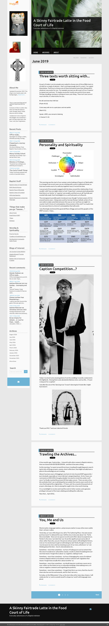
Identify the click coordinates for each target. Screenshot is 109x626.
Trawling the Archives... (57, 454)
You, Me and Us (51, 520)
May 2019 (76, 57)
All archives (12, 361)
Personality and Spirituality (61, 145)
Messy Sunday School (17, 153)
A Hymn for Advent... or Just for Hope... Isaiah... (16, 320)
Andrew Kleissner (15, 283)
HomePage (83, 57)
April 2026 (12, 345)
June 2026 (12, 339)
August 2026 (13, 334)
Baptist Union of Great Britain (18, 184)
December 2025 (14, 355)
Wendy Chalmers (15, 273)
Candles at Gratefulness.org (17, 236)
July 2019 (91, 57)
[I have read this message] (107, 624)
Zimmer (12, 297)
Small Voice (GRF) (14, 215)
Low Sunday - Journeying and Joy (18, 285)
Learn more (62, 624)
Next (97, 595)
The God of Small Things (18, 170)
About (56, 52)
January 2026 (13, 353)
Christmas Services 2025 (17, 309)
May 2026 (12, 342)
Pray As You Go (13, 234)
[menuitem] (35, 51)
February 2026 (13, 350)
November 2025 (14, 358)
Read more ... (22, 94)
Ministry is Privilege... (17, 162)
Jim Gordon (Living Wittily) (17, 251)
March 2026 (13, 347)
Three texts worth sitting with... (64, 76)
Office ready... (14, 135)
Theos (11, 218)
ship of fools (13, 213)
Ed (10, 318)
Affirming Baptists (14, 195)
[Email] (18, 382)
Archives (45, 52)
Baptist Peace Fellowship (16, 190)
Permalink (44, 124)
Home (35, 52)
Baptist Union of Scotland (16, 192)
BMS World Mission (15, 187)
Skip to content (5, 1)
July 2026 (12, 337)
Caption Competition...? (58, 269)
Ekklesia (11, 220)
